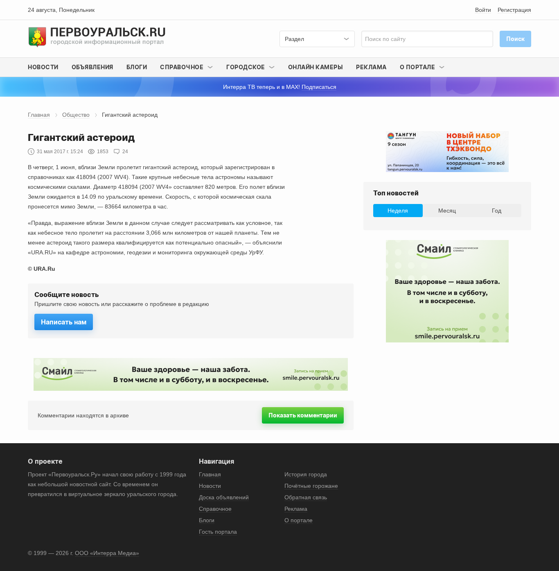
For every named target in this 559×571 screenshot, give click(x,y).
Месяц (447, 210)
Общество (76, 114)
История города (305, 474)
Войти (483, 10)
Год (496, 210)
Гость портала (218, 531)
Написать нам (63, 322)
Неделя (398, 210)
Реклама (371, 66)
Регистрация (514, 10)
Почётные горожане (311, 486)
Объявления (92, 66)
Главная (39, 114)
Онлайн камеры (315, 66)
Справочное (215, 508)
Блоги (136, 66)
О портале (298, 520)
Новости (43, 66)
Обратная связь (305, 497)
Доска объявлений (224, 497)
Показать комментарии (302, 415)
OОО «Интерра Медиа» (107, 553)
